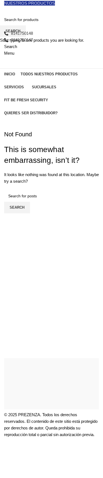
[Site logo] (45, 17)
